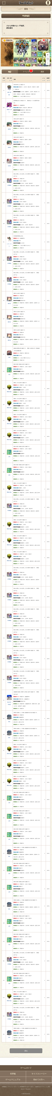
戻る (26, 1050)
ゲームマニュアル (12, 1080)
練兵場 (9, 303)
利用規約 (4, 1086)
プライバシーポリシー (13, 1086)
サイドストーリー (39, 1074)
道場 (9, 357)
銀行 (9, 721)
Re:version (28, 1089)
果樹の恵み (9, 391)
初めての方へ (39, 1080)
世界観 (13, 1074)
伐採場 (9, 129)
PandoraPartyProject (26, 2)
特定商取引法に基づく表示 (26, 1086)
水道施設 (9, 185)
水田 (9, 374)
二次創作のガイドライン (40, 1086)
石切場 (9, 165)
